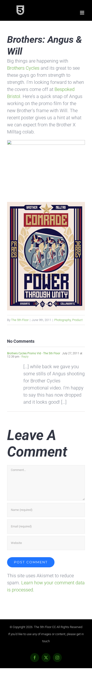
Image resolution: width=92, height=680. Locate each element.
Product (77, 320)
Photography (62, 320)
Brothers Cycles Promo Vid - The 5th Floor (33, 353)
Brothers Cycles (23, 68)
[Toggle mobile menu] (82, 12)
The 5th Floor (20, 320)
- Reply (24, 356)
